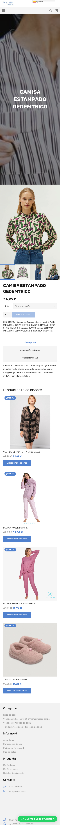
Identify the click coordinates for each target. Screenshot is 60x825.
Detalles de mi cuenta (13, 773)
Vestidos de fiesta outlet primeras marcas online (26, 719)
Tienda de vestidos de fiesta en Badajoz (22, 727)
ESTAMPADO (20, 331)
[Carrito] (56, 10)
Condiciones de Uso (12, 744)
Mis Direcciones (10, 769)
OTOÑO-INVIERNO (10, 328)
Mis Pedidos (9, 765)
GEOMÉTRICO (32, 331)
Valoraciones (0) (30, 358)
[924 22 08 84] (6, 786)
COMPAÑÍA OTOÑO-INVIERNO (27, 325)
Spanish (39, 2)
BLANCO (32, 328)
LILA (40, 331)
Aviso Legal (8, 740)
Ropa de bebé (9, 715)
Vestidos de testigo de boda (17, 723)
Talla (6, 306)
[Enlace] (8, 3)
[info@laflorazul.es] (6, 791)
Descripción (30, 342)
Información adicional (30, 350)
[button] (37, 819)
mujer (45, 331)
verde (50, 331)
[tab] (30, 342)
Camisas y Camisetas (36, 322)
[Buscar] (50, 10)
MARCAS (44, 325)
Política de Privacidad (13, 748)
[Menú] (3, 10)
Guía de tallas (9, 752)
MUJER (52, 325)
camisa (40, 328)
